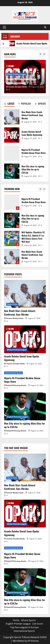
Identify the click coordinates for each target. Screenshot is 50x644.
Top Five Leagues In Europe (24, 627)
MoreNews (18, 640)
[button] (4, 27)
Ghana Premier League (16, 74)
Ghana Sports (28, 620)
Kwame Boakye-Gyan (15, 318)
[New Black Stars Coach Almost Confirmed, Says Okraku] (25, 294)
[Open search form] (45, 27)
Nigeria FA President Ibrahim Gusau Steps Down (11, 153)
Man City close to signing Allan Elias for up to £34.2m (11, 171)
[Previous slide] (40, 54)
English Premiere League (17, 417)
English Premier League (18, 623)
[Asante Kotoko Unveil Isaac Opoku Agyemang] (25, 339)
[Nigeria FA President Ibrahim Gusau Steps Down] (25, 373)
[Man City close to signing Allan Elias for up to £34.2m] (25, 406)
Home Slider (12, 304)
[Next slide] (44, 54)
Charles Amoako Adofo (17, 87)
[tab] (9, 104)
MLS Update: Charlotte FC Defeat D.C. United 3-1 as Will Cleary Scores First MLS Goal (11, 238)
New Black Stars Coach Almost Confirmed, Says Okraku (11, 117)
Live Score (37, 623)
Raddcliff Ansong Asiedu (16, 385)
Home (16, 620)
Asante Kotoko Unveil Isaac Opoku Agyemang (11, 135)
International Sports (13, 373)
